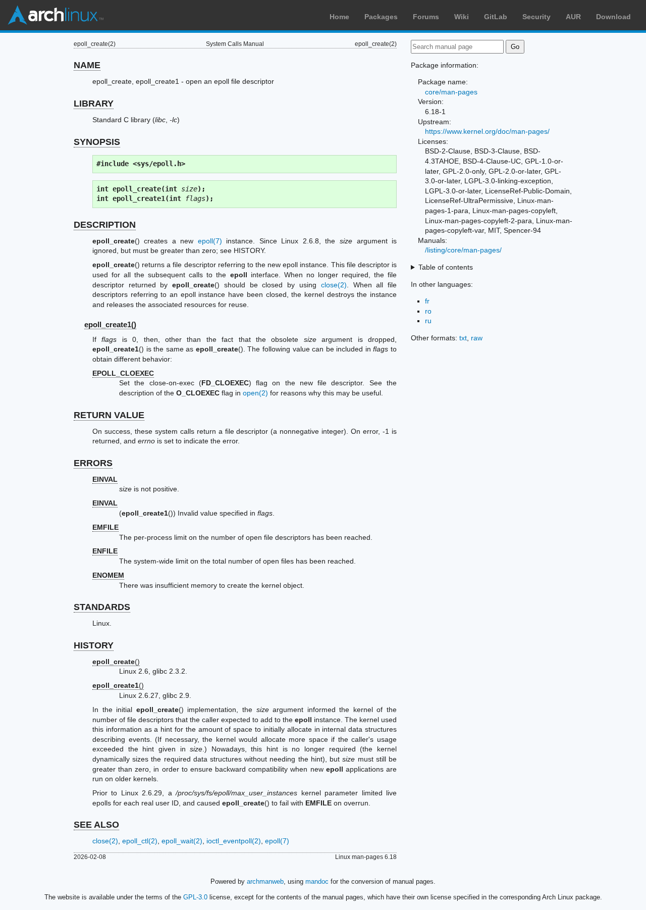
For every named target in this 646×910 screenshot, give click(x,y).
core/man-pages (451, 92)
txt (463, 338)
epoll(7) (210, 241)
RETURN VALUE (109, 415)
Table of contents (445, 267)
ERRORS (93, 463)
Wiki (461, 17)
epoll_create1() (110, 324)
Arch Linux (55, 15)
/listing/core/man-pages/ (463, 250)
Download (613, 17)
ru (428, 321)
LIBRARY (94, 103)
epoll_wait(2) (182, 841)
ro (428, 311)
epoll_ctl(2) (139, 841)
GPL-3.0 (195, 897)
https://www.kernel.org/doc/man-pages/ (487, 131)
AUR (573, 17)
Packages (381, 17)
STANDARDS (102, 607)
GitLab (495, 17)
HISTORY (94, 645)
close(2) (334, 285)
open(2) (255, 393)
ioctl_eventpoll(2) (233, 841)
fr (427, 301)
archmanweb (265, 881)
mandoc (317, 881)
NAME (87, 65)
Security (536, 17)
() (116, 662)
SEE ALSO (96, 825)
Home (339, 17)
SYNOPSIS (97, 142)
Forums (426, 17)
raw (476, 338)
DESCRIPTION (105, 225)
